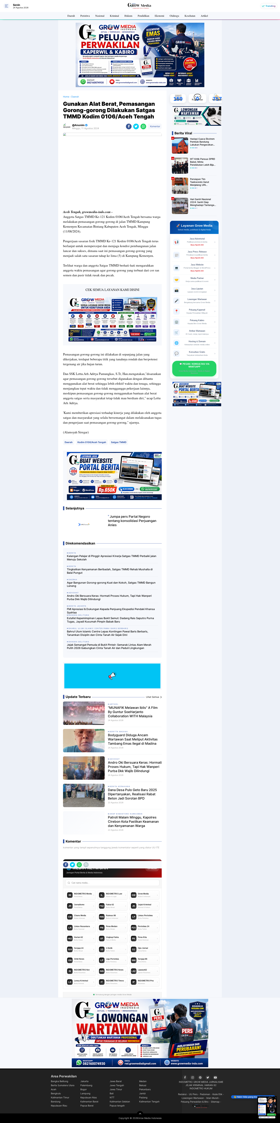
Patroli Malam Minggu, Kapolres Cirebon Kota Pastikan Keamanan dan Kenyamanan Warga (133, 821)
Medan (142, 1081)
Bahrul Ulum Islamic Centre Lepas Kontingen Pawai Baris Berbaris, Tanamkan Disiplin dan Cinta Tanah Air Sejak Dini (107, 633)
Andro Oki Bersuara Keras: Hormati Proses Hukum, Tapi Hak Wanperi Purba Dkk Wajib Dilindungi (109, 597)
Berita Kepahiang (120, 786)
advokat (115, 759)
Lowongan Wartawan (193, 1098)
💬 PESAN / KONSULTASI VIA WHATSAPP (194, 368)
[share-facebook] (129, 126)
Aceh (53, 1089)
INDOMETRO (186, 1081)
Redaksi (182, 1094)
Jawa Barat (116, 1081)
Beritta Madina (119, 731)
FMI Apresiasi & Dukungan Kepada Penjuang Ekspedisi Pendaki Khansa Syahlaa (111, 610)
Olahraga (174, 15)
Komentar (154, 126)
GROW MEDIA (200, 1081)
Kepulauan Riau (59, 1105)
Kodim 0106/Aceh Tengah (91, 442)
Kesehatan (190, 15)
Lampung (85, 1093)
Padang (143, 1097)
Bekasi (142, 1085)
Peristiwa (85, 15)
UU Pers (193, 1094)
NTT (112, 1097)
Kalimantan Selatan (120, 1101)
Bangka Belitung (59, 1081)
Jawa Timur (116, 1089)
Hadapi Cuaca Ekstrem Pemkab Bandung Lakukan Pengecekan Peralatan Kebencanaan (202, 141)
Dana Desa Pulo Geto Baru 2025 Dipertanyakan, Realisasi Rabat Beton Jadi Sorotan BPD (132, 794)
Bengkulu (56, 1093)
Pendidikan (143, 15)
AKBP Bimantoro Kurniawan (126, 814)
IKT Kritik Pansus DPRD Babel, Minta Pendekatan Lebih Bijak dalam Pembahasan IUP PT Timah (203, 162)
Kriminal (114, 15)
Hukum (128, 15)
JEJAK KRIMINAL (195, 1085)
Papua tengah (117, 1105)
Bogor (83, 1089)
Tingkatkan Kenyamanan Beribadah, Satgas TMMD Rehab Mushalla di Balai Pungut (110, 571)
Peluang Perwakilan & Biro (194, 1101)
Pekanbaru (145, 1089)
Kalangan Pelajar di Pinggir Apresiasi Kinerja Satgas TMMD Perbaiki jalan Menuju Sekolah (111, 557)
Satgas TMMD (118, 442)
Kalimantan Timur (60, 1097)
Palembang (86, 1085)
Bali (111, 1093)
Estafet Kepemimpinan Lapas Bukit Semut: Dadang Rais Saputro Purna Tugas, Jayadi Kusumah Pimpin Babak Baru (110, 619)
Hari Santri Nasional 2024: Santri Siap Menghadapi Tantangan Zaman (203, 202)
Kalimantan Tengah (149, 1101)
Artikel (204, 15)
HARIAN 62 (210, 1085)
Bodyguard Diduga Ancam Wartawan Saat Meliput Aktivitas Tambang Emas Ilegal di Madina (133, 739)
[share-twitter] (136, 126)
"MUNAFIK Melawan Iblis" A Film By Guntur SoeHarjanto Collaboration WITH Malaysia (133, 712)
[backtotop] (140, 1114)
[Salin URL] (86, 864)
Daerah (71, 15)
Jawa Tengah (117, 1085)
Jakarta (84, 1081)
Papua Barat (86, 1105)
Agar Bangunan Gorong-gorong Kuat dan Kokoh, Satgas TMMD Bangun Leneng (111, 584)
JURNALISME (216, 1081)
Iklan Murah (212, 1098)
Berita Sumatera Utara (62, 1085)
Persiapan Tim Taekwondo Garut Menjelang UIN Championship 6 (199, 182)
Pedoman (205, 1094)
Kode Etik (217, 1094)
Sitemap (215, 1101)
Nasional (99, 15)
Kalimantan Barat (89, 1101)
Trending (270, 6)
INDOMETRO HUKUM (201, 1088)
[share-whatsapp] (143, 126)
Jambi (142, 1093)
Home (66, 96)
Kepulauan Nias (88, 1097)
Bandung (55, 1101)
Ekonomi (159, 15)
